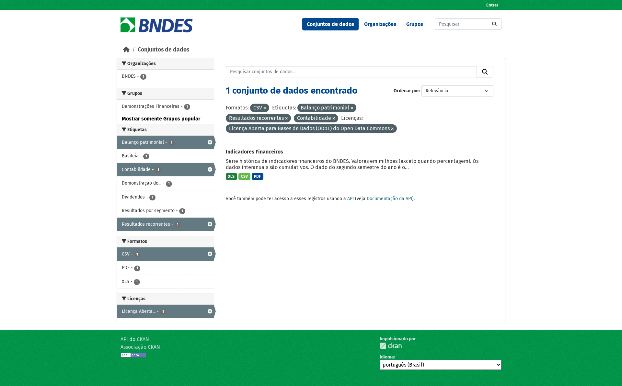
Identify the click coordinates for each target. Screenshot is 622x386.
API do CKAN (135, 339)
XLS (231, 176)
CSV (244, 176)
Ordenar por (406, 91)
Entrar (492, 5)
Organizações (380, 24)
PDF (257, 176)
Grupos (414, 24)
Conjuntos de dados (330, 24)
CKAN (391, 345)
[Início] (126, 49)
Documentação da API (389, 198)
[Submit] (494, 24)
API (350, 198)
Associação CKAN (140, 347)
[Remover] (264, 108)
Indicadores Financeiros (254, 152)
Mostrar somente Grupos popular (161, 119)
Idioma (387, 357)
